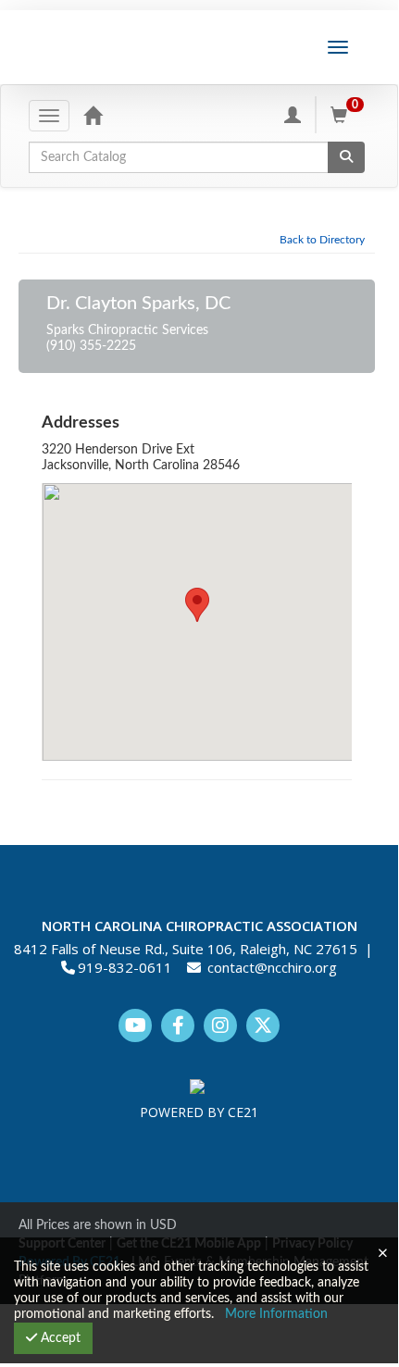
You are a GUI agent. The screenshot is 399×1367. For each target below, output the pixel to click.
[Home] (92, 115)
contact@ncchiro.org (272, 967)
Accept (59, 1338)
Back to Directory (322, 239)
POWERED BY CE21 (199, 1112)
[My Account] (292, 115)
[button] (197, 604)
